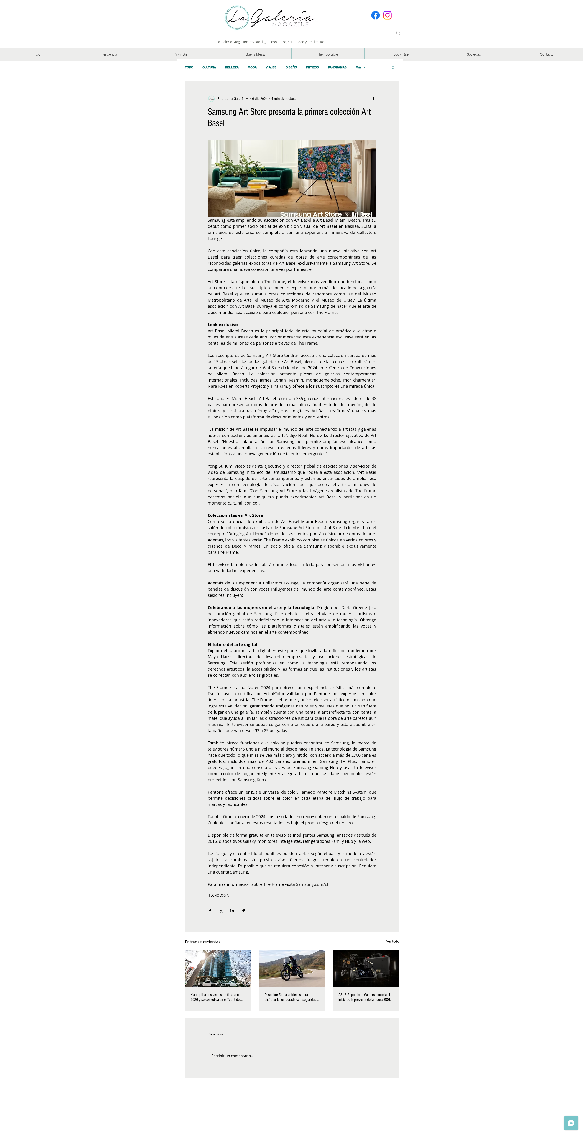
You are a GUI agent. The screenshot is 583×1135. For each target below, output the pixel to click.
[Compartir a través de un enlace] (243, 911)
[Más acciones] (373, 98)
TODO (189, 67)
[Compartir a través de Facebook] (210, 911)
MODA (252, 67)
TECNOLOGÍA (219, 895)
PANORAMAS (337, 67)
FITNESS (312, 67)
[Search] (398, 33)
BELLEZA (232, 67)
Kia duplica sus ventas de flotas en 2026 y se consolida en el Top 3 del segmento (215, 997)
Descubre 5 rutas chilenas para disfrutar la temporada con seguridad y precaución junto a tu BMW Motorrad (292, 997)
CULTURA (209, 67)
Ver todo (392, 941)
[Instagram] (387, 15)
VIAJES (271, 67)
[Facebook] (375, 15)
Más (358, 67)
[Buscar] (379, 30)
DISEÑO (291, 67)
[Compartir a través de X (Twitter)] (221, 911)
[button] (109, 54)
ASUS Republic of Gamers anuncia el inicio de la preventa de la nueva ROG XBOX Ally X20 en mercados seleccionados (364, 997)
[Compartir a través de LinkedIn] (232, 911)
